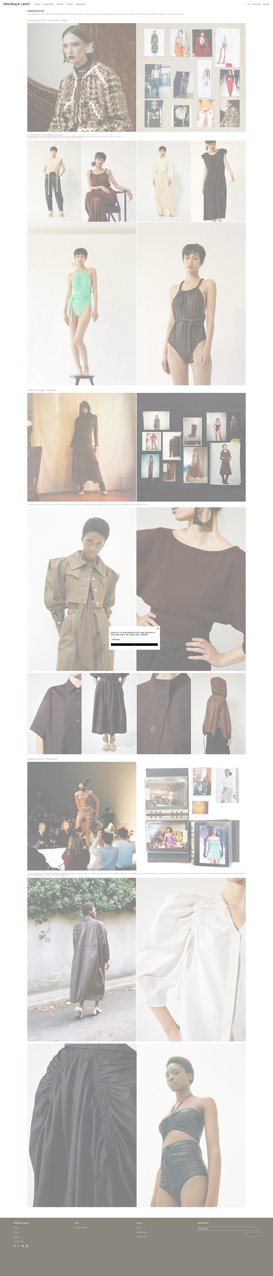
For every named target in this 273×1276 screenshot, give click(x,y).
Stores (70, 4)
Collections (48, 4)
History (60, 4)
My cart (266, 4)
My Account (256, 4)
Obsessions (81, 4)
